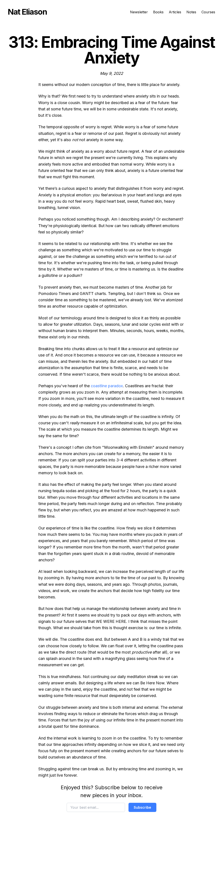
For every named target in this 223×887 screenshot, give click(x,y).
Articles (175, 12)
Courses (208, 12)
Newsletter (139, 12)
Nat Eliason (27, 12)
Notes (191, 12)
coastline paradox (107, 386)
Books (158, 12)
